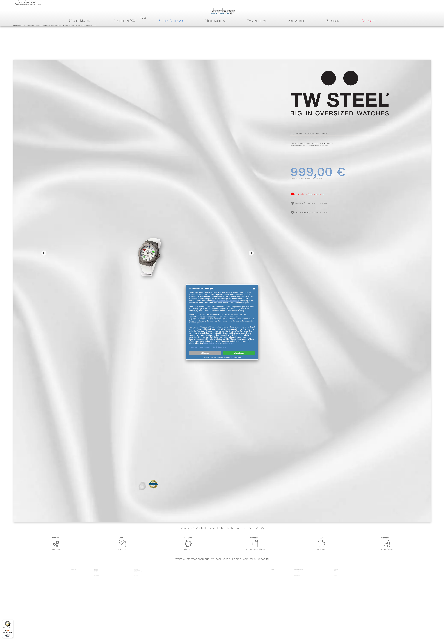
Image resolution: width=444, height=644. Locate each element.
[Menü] (11, 621)
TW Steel (34, 25)
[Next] (251, 253)
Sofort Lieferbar (171, 20)
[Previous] (43, 253)
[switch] (7, 635)
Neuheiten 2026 (125, 20)
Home (19, 25)
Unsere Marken (80, 20)
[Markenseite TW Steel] (339, 126)
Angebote (368, 20)
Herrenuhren (215, 20)
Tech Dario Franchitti (73, 25)
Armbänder (296, 20)
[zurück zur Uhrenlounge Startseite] (222, 11)
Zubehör (332, 20)
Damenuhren (256, 20)
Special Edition (52, 25)
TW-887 (90, 25)
